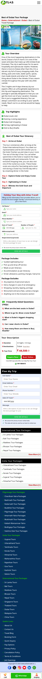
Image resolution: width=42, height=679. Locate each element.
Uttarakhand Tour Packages (14, 465)
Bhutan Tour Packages (12, 446)
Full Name (6, 206)
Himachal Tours (11, 555)
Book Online (28, 357)
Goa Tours (9, 566)
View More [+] (34, 454)
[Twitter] (14, 667)
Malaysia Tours (11, 613)
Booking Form (10, 637)
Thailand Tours (11, 605)
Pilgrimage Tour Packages (15, 512)
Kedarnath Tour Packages (15, 504)
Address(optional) (8, 231)
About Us (8, 625)
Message (6, 405)
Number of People (28, 225)
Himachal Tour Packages (13, 481)
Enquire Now (13, 357)
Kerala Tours (10, 551)
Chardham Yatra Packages (15, 496)
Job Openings (10, 660)
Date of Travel (7, 225)
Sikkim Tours (10, 574)
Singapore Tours (11, 601)
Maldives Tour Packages (13, 442)
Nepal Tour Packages (12, 450)
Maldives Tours (11, 590)
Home (4, 20)
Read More (26, 346)
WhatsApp (23, 676)
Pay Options (9, 645)
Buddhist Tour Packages (14, 508)
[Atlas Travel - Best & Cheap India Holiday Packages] (7, 3)
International (14, 20)
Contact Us (9, 629)
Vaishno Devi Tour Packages (16, 531)
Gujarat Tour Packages (12, 477)
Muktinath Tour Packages (15, 519)
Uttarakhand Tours (12, 543)
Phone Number (7, 219)
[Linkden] (29, 667)
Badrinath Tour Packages (15, 500)
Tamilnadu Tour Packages (13, 469)
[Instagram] (19, 667)
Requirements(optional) (10, 238)
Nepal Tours (9, 598)
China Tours (9, 617)
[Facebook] (9, 667)
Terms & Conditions (13, 656)
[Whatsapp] (34, 667)
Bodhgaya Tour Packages (15, 527)
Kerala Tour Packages (12, 473)
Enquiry (37, 677)
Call (5, 677)
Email (4, 212)
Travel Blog (9, 633)
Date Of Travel (8, 398)
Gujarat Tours (10, 539)
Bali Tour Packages (11, 438)
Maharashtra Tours (12, 558)
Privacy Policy (10, 648)
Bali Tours (8, 586)
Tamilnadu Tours (11, 547)
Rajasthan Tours (11, 562)
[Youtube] (24, 667)
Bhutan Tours (10, 594)
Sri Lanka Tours (11, 582)
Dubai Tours (9, 609)
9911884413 (21, 364)
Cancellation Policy (12, 652)
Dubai (24, 20)
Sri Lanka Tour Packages (13, 434)
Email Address (8, 383)
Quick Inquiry (10, 641)
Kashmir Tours (10, 570)
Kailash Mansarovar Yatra (15, 523)
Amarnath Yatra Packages (15, 515)
